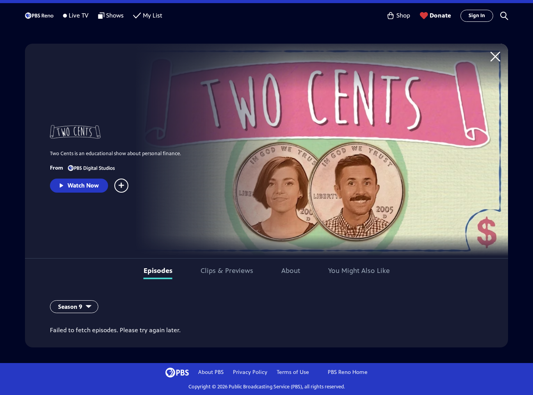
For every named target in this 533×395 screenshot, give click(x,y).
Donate (440, 15)
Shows (115, 15)
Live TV (79, 15)
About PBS (211, 372)
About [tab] (290, 270)
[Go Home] (495, 56)
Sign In (477, 15)
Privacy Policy (250, 372)
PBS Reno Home (348, 372)
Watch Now (83, 185)
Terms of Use (293, 372)
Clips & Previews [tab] (227, 270)
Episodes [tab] (158, 270)
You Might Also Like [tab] (359, 270)
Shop (403, 15)
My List (152, 15)
